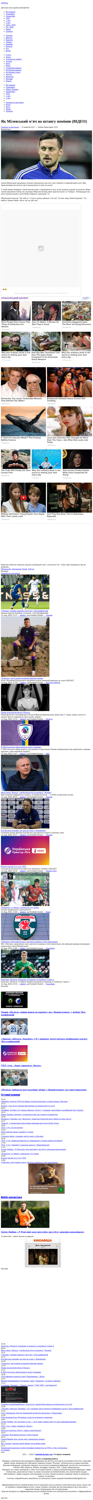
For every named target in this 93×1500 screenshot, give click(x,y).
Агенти (9, 61)
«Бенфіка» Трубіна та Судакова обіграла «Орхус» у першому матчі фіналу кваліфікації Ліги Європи (42, 1110)
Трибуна (9, 31)
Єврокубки (10, 16)
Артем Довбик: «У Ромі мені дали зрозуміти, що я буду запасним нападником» (33, 1149)
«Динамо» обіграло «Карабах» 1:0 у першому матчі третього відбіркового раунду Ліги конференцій (42, 1409)
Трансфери (10, 14)
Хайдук (31, 569)
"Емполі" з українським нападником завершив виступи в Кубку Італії (30, 1123)
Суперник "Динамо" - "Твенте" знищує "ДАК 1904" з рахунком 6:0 (29, 1385)
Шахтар (9, 38)
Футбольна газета (13, 72)
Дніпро (9, 42)
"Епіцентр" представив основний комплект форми (22, 678)
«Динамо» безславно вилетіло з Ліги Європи (19, 1435)
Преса (8, 29)
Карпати (9, 40)
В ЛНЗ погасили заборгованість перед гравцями (21, 747)
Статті (8, 55)
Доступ (9, 74)
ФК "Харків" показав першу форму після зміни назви (23, 1443)
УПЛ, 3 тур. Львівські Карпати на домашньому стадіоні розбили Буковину (32, 1141)
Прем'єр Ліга (51, 871)
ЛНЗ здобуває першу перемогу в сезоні (17, 1132)
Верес (48, 912)
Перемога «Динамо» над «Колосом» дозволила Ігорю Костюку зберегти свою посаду (36, 1119)
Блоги (8, 57)
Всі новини (10, 12)
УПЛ (8, 18)
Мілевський (6, 569)
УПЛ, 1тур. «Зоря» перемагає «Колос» (21, 1065)
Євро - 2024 (11, 25)
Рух (7, 49)
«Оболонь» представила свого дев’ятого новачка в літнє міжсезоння (29, 942)
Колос (8, 51)
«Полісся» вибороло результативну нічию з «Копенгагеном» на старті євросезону (44, 1089)
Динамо (9, 35)
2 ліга (8, 23)
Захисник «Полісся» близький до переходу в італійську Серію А (27, 980)
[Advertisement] (19, 1306)
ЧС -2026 (9, 27)
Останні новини (10, 1094)
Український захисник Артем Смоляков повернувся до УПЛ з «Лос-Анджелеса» (34, 1448)
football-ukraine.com (44, 1454)
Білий (24, 569)
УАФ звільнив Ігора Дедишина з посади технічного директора (26, 1417)
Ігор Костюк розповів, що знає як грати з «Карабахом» (23, 830)
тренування (16, 569)
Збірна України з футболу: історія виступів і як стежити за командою (29, 1114)
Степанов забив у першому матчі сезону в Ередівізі (22, 1136)
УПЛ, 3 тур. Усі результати (12, 1128)
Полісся (9, 46)
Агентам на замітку (14, 59)
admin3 (23, 615)
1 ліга (8, 20)
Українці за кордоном (14, 102)
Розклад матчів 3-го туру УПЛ (13, 867)
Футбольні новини (13, 70)
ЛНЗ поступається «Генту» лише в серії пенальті (21, 1430)
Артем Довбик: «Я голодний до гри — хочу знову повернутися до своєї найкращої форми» (39, 1422)
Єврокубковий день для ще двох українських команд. (23, 1439)
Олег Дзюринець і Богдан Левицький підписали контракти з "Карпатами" (31, 1413)
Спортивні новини (13, 68)
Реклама (9, 79)
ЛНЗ (48, 754)
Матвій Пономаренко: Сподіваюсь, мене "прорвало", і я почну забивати (31, 1381)
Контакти (10, 77)
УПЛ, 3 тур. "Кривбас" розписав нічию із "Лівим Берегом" (25, 1145)
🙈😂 (5, 289)
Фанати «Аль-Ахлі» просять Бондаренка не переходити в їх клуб (28, 1106)
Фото (8, 64)
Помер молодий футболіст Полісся (15, 712)
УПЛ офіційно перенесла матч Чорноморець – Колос (23, 1376)
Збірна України (12, 89)
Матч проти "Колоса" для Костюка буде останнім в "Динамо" (26, 793)
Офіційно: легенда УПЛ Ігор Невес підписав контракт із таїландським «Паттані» (34, 1101)
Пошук (9, 81)
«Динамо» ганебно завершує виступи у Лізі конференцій (24, 611)
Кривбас (9, 44)
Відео (8, 66)
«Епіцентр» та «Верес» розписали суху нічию (20, 908)
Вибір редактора (11, 1197)
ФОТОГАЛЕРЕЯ (53, 683)
